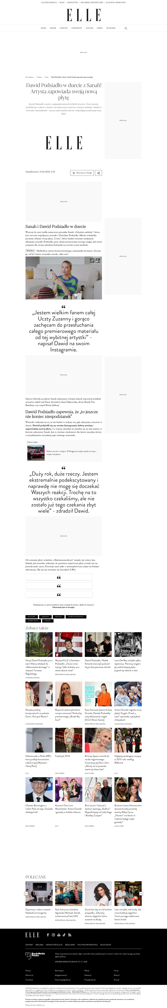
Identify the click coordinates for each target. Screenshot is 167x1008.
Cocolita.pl (29, 980)
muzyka (58, 617)
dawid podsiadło (76, 617)
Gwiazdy (45, 617)
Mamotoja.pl (59, 970)
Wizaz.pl (116, 975)
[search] (126, 28)
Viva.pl (116, 970)
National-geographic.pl (62, 980)
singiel (48, 621)
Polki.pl (86, 970)
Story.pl (116, 980)
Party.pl (28, 970)
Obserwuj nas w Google (84, 173)
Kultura (31, 617)
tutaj (43, 1005)
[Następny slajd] (141, 893)
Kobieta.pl (87, 975)
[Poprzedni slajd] (26, 893)
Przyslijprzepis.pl (90, 980)
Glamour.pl (29, 975)
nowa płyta (33, 621)
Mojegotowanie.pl (61, 975)
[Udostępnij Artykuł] (98, 173)
